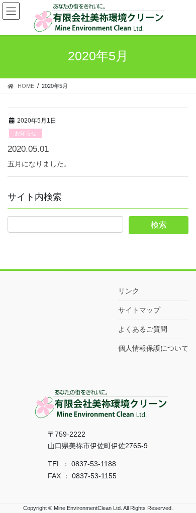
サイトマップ (139, 310)
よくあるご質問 (142, 329)
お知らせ (26, 133)
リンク (128, 291)
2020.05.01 (28, 149)
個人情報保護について (153, 348)
